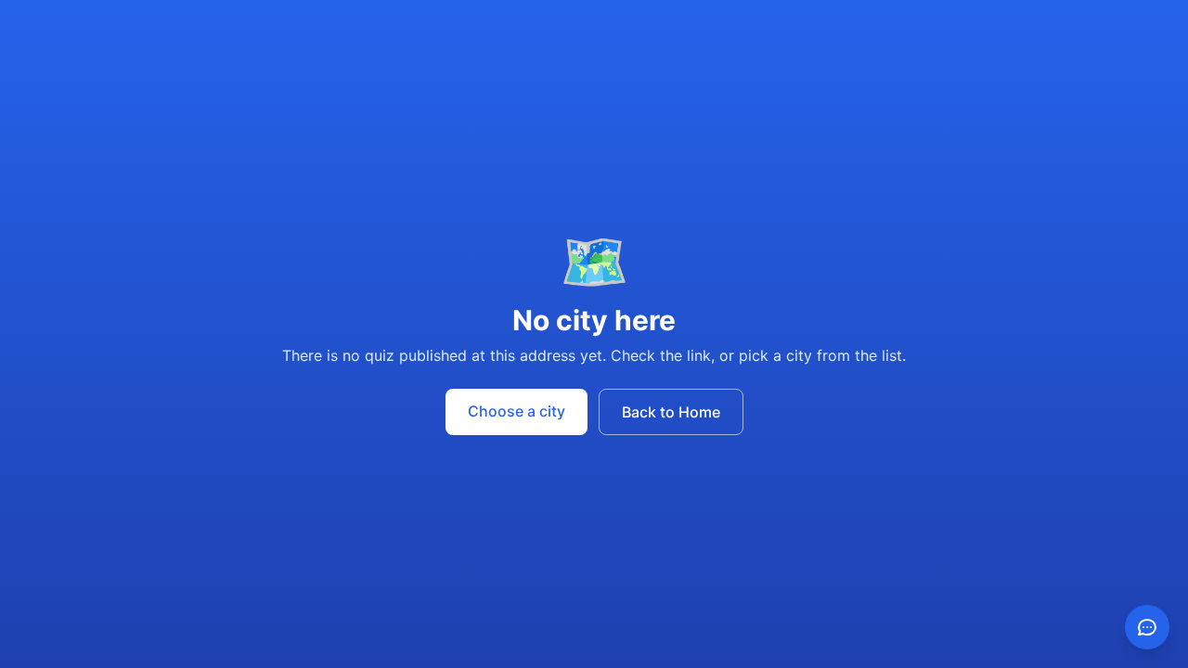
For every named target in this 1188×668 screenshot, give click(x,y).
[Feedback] (1147, 627)
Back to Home (671, 412)
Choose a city (516, 411)
